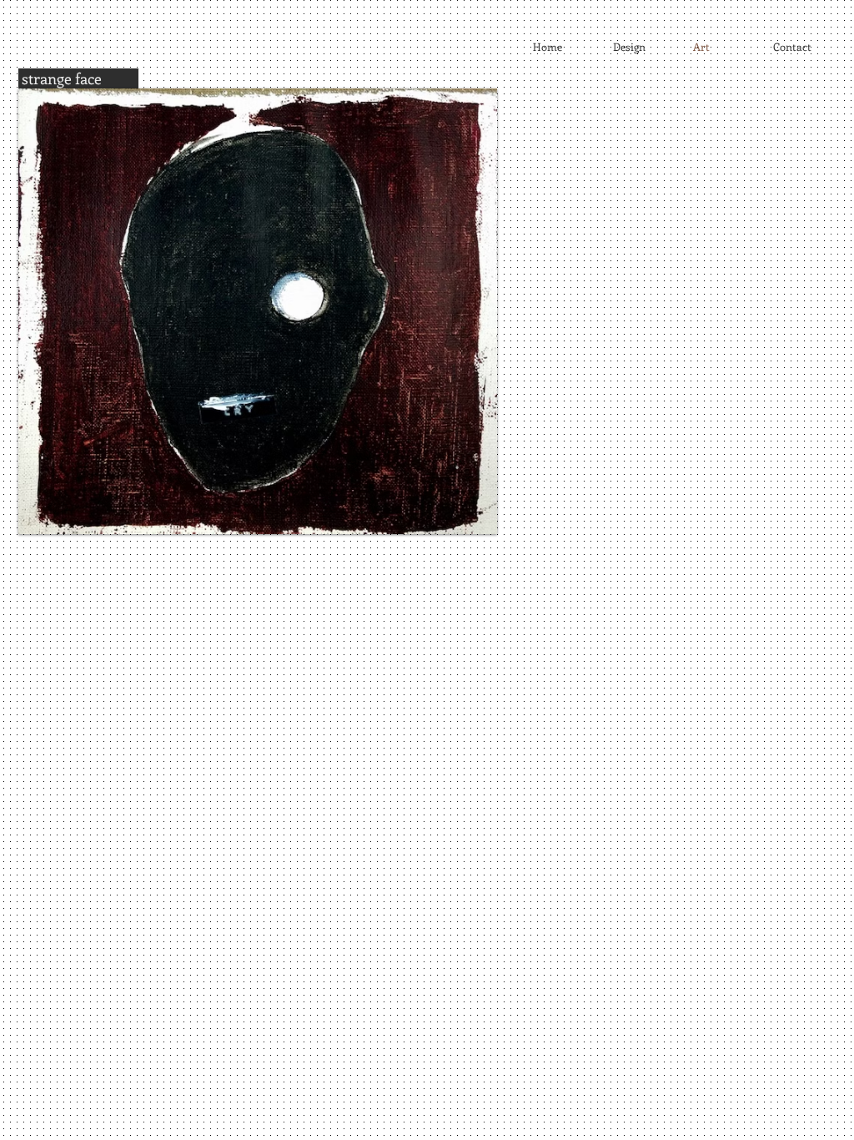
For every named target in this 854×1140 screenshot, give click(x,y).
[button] (257, 311)
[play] (456, 519)
